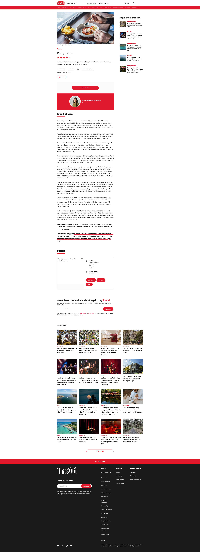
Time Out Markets (103, 3)
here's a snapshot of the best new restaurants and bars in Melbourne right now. (84, 239)
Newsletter (133, 476)
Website (101, 280)
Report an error (120, 479)
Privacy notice (104, 496)
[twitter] (62, 546)
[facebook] (58, 546)
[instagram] (67, 546)
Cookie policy (104, 506)
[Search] (133, 3)
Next (111, 27)
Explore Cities (91, 3)
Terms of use (104, 513)
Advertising (119, 476)
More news (100, 451)
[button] (82, 259)
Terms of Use (83, 313)
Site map (103, 540)
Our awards (104, 485)
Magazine (132, 472)
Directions (91, 280)
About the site (104, 525)
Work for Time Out (105, 489)
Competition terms (106, 521)
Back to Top (101, 461)
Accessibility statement (107, 510)
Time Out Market (120, 483)
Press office (104, 478)
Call (89, 284)
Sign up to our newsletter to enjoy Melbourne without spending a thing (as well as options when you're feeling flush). (84, 304)
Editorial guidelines (106, 493)
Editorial (118, 472)
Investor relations (105, 481)
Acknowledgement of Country (106, 473)
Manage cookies (105, 534)
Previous (59, 27)
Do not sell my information (104, 501)
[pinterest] (71, 546)
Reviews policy (105, 517)
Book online (85, 88)
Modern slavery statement (105, 529)
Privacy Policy (91, 313)
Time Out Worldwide (135, 479)
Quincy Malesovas (95, 101)
